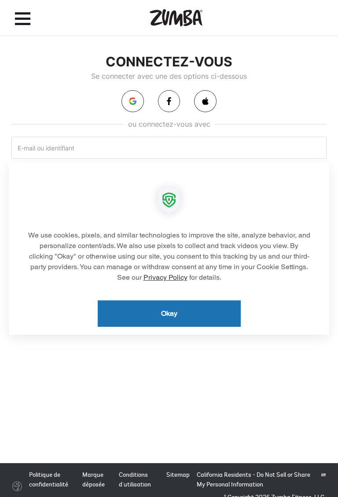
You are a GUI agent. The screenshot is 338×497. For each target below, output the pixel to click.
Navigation (22, 18)
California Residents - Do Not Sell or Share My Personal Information (253, 479)
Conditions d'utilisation (135, 479)
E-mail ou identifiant (46, 148)
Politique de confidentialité (48, 479)
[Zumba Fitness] (176, 17)
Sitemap (178, 474)
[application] (169, 248)
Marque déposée (93, 479)
